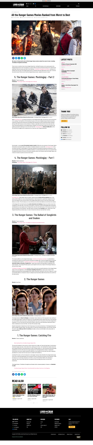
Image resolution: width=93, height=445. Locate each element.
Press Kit (28, 423)
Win (41, 427)
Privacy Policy (69, 434)
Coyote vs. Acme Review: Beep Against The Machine (18, 395)
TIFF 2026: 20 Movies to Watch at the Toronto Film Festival (34, 395)
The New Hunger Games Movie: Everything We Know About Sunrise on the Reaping (32, 368)
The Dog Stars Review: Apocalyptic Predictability (68, 71)
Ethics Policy (53, 434)
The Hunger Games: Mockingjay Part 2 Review (27, 81)
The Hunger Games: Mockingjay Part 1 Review (27, 162)
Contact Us (29, 425)
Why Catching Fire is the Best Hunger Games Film (24, 343)
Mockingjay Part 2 (18, 119)
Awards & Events (58, 423)
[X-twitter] (30, 3)
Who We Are (29, 421)
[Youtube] (33, 3)
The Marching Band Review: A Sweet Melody (70, 78)
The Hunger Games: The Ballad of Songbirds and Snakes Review (31, 222)
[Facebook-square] (26, 3)
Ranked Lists (16, 12)
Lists (12, 12)
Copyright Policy (61, 434)
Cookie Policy (77, 434)
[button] (79, 4)
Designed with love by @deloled (17, 436)
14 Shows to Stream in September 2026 (69, 64)
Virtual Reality (44, 425)
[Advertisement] (35, 137)
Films (42, 421)
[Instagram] (28, 3)
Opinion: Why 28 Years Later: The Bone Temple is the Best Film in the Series (49, 396)
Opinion (56, 427)
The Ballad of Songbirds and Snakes (42, 69)
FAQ (27, 427)
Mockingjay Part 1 (15, 197)
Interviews (57, 421)
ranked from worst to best (19, 371)
